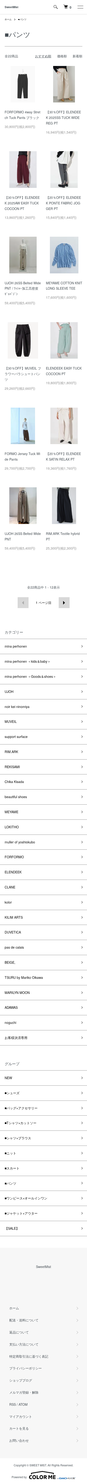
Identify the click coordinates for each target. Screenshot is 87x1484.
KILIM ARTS (14, 917)
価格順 (62, 56)
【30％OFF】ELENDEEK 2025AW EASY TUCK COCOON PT (22, 203)
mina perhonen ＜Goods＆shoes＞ (30, 676)
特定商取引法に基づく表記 (28, 1356)
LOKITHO (12, 827)
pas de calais (14, 947)
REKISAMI (12, 766)
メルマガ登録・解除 (24, 1392)
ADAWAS (11, 1007)
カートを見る (19, 1428)
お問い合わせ (19, 1440)
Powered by (19, 1477)
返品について (19, 1332)
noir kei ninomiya (17, 706)
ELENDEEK (13, 872)
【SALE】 (12, 1228)
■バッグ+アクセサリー (21, 1108)
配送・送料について (24, 1320)
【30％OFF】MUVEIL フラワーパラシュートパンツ (23, 374)
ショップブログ (20, 1380)
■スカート (12, 1168)
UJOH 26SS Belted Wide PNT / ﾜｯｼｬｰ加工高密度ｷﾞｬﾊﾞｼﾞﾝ (23, 288)
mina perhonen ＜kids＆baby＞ (28, 661)
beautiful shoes (16, 796)
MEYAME (11, 811)
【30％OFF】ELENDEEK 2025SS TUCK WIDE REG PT (63, 117)
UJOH (9, 691)
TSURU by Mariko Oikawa (24, 977)
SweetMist (11, 7)
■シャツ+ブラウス (18, 1138)
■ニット (10, 1153)
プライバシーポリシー (25, 1368)
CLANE (10, 887)
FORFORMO (14, 857)
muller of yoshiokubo (20, 842)
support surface (16, 736)
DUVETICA (13, 932)
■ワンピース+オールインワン (26, 1198)
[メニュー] (80, 7)
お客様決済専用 (16, 1037)
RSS (12, 1404)
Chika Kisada (14, 781)
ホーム (8, 19)
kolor (8, 902)
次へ (64, 602)
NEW (8, 1077)
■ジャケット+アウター (21, 1213)
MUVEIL (11, 721)
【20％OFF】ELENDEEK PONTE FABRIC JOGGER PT (63, 203)
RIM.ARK (11, 751)
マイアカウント (20, 1416)
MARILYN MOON (17, 992)
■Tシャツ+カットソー (20, 1122)
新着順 (77, 56)
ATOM (23, 1404)
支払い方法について (24, 1344)
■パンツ (22, 19)
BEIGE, (10, 962)
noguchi (10, 1022)
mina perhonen (16, 646)
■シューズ (12, 1093)
